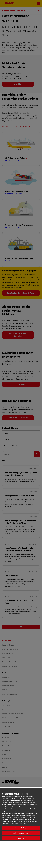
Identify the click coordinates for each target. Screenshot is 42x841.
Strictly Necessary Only (21, 833)
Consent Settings (21, 828)
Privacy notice (14, 824)
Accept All (21, 838)
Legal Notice (22, 824)
